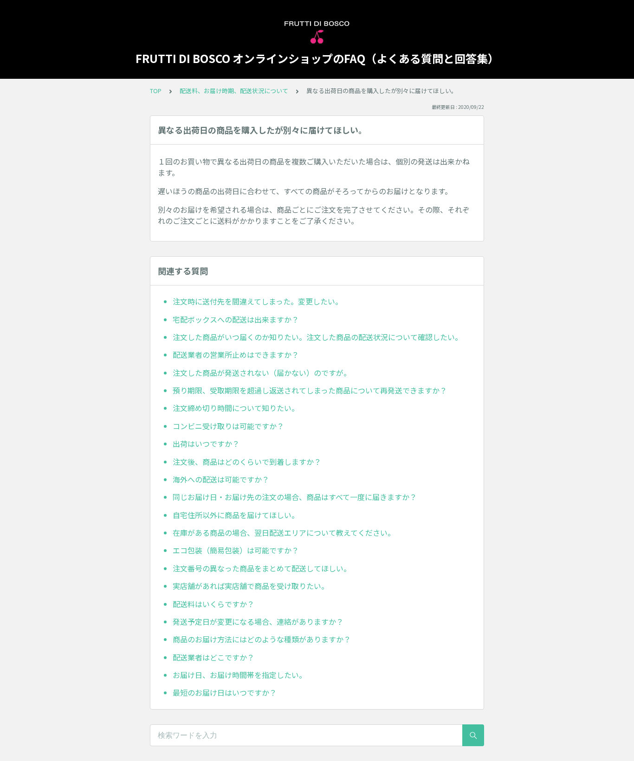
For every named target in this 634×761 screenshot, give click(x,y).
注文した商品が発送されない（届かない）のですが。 (262, 372)
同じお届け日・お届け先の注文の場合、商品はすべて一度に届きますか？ (295, 496)
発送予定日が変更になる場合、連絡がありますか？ (258, 621)
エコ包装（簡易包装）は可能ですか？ (236, 550)
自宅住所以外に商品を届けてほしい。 (236, 514)
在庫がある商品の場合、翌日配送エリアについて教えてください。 (284, 532)
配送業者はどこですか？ (213, 657)
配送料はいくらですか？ (213, 603)
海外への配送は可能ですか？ (221, 479)
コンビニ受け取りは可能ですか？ (228, 425)
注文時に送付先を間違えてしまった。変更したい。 (258, 301)
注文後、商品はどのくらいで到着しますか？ (247, 461)
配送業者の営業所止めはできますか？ (236, 354)
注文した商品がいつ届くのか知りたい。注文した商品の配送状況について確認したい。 (317, 336)
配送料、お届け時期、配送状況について (234, 90)
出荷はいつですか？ (206, 443)
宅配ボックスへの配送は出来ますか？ (236, 319)
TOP (156, 90)
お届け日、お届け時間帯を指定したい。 (239, 674)
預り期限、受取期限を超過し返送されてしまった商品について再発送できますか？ (310, 390)
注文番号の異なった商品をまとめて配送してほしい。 (262, 568)
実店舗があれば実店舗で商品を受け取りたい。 (251, 585)
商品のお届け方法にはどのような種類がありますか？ (262, 639)
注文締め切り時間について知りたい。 (236, 407)
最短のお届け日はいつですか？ (225, 692)
